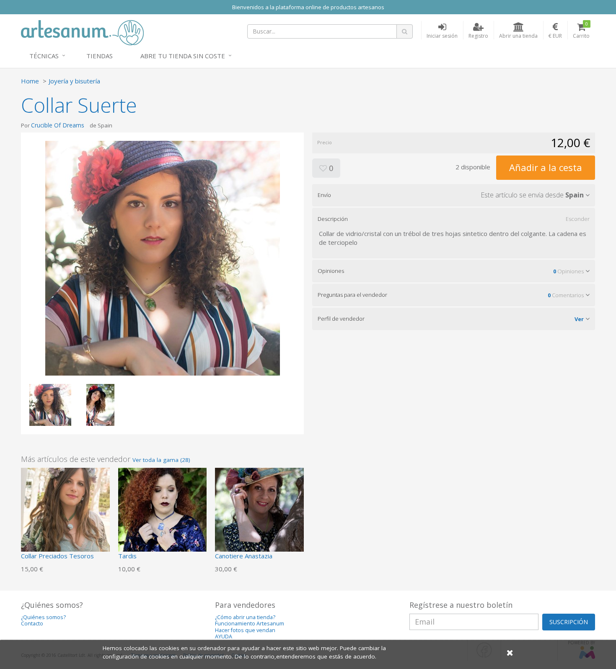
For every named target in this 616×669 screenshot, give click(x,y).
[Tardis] (162, 511)
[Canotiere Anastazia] (259, 511)
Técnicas (44, 56)
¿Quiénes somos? (43, 617)
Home (30, 81)
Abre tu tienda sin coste (182, 56)
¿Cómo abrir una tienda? (245, 617)
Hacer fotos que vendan (245, 630)
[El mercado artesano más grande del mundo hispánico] (82, 32)
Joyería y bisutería (74, 81)
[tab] (454, 194)
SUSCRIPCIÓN (568, 622)
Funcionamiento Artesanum (249, 623)
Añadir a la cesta (545, 167)
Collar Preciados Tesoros (57, 556)
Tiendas (99, 56)
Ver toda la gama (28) (161, 460)
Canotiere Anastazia (243, 556)
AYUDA (223, 636)
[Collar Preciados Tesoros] (65, 511)
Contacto (32, 623)
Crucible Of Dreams (57, 125)
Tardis (127, 556)
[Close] (510, 652)
